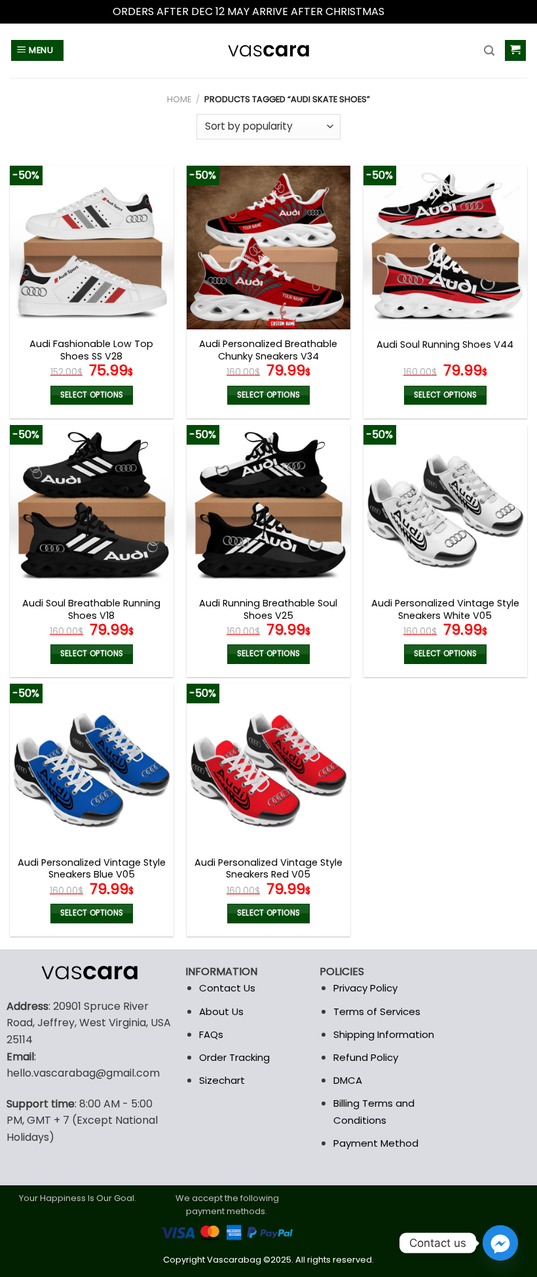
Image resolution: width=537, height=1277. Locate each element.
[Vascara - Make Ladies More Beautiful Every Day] (268, 51)
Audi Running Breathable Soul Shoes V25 (268, 609)
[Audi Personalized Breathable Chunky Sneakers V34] (268, 247)
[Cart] (516, 51)
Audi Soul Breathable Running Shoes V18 (91, 609)
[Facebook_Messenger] (500, 1243)
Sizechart (222, 1080)
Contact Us (227, 988)
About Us (221, 1011)
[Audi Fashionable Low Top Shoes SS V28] (92, 247)
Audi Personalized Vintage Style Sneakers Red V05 (268, 869)
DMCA (347, 1080)
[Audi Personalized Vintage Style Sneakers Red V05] (268, 765)
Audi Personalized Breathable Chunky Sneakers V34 (268, 350)
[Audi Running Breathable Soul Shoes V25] (268, 507)
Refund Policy (365, 1057)
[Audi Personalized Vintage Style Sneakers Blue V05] (92, 765)
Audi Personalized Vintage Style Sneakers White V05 (445, 609)
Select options (92, 395)
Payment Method (375, 1143)
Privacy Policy (365, 988)
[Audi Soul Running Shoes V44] (445, 247)
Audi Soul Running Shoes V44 (445, 345)
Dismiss (406, 11)
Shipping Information (383, 1034)
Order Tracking (234, 1057)
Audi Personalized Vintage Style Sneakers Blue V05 (92, 869)
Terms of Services (376, 1011)
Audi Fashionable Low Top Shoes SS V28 (91, 350)
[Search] (489, 51)
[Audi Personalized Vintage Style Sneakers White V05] (445, 507)
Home (179, 99)
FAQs (211, 1034)
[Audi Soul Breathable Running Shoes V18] (92, 507)
